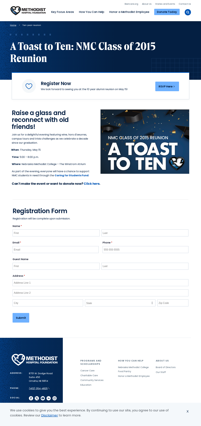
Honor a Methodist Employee (129, 12)
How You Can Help (91, 12)
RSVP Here (165, 86)
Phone (113, 242)
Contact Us (185, 3)
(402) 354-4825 (38, 388)
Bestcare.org (131, 3)
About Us (147, 3)
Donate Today (167, 12)
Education (85, 384)
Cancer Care (87, 370)
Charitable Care (89, 375)
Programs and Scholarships (91, 362)
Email (23, 242)
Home (13, 25)
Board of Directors (166, 367)
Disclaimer (49, 415)
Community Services (91, 380)
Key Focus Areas (62, 12)
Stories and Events (165, 3)
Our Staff (161, 372)
